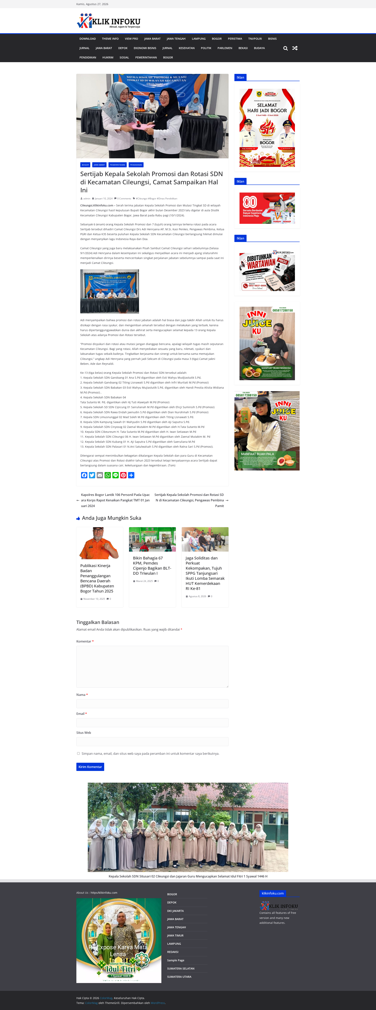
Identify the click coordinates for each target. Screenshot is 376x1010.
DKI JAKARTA (175, 911)
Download (88, 38)
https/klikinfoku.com (104, 892)
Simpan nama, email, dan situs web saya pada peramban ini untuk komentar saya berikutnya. (150, 753)
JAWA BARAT (152, 38)
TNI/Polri (255, 38)
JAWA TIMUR (175, 935)
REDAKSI (172, 952)
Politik (206, 48)
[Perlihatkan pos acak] (295, 48)
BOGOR (172, 894)
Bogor (217, 38)
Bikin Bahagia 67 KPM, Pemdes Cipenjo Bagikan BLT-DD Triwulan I (152, 565)
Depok (122, 48)
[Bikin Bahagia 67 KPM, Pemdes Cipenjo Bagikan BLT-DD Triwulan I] (152, 530)
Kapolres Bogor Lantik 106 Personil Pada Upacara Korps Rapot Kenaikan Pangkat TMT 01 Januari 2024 (115, 500)
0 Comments (124, 198)
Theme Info (110, 38)
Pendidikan (88, 57)
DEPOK (171, 902)
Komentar (85, 641)
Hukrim (107, 57)
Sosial (124, 57)
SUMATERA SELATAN (180, 968)
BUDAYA (259, 48)
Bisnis (272, 38)
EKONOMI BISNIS (145, 48)
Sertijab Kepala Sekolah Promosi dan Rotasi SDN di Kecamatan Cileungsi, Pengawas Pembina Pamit (189, 500)
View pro (131, 38)
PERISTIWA (235, 38)
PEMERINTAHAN (146, 57)
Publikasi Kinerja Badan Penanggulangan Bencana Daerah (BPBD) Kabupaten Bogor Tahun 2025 (97, 578)
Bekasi (243, 48)
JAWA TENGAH (176, 38)
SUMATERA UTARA (179, 977)
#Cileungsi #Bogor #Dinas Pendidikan (156, 198)
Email (81, 714)
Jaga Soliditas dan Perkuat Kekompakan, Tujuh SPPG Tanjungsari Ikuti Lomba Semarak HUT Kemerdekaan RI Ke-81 (205, 573)
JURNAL (84, 48)
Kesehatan (187, 48)
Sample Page (175, 960)
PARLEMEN (225, 48)
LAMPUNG (199, 38)
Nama (82, 695)
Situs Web (83, 732)
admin (86, 198)
